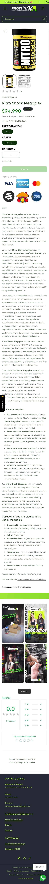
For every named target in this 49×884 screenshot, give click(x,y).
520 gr (9, 132)
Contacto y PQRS (12, 849)
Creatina (8, 830)
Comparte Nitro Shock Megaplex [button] (17, 587)
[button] (5, 9)
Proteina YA (23, 868)
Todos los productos (13, 819)
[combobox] (24, 19)
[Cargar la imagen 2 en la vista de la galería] (24, 81)
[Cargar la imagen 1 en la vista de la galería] (9, 81)
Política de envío (36, 871)
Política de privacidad (25, 879)
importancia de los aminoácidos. (31, 579)
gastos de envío (9, 116)
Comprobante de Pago (15, 843)
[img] (10, 92)
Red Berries (11, 143)
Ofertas (8, 825)
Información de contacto (34, 875)
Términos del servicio (16, 875)
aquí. (39, 574)
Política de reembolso (21, 871)
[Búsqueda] (44, 19)
